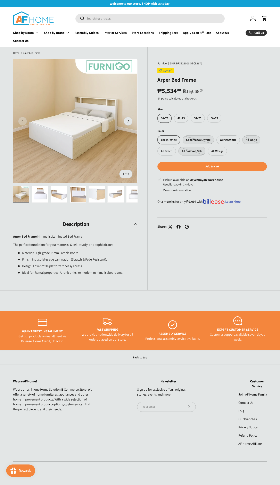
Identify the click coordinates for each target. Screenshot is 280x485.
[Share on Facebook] (178, 227)
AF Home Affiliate (250, 444)
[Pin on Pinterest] (187, 227)
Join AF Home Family (252, 394)
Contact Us (20, 41)
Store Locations (143, 33)
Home (16, 53)
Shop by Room (23, 33)
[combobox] (150, 18)
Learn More (233, 201)
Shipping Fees (168, 33)
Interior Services (115, 33)
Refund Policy (247, 435)
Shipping (162, 98)
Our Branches (247, 419)
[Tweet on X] (170, 227)
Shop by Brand (54, 33)
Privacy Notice (247, 427)
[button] (264, 18)
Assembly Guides (87, 33)
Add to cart (212, 166)
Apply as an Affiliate (197, 33)
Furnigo (162, 63)
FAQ (241, 411)
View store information (177, 190)
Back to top (140, 357)
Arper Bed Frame (31, 53)
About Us (222, 33)
